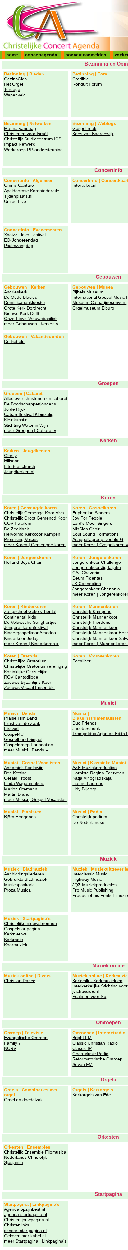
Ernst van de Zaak (22, 723)
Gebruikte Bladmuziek (25, 879)
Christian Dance (19, 980)
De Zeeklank (16, 528)
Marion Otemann (20, 788)
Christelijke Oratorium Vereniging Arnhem (25, 661)
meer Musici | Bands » (26, 749)
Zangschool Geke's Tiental (30, 611)
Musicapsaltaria (19, 884)
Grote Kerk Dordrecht (25, 308)
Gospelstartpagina (22, 928)
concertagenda (41, 54)
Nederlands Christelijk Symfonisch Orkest (25, 1157)
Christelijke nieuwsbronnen (30, 923)
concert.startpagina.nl (25, 1230)
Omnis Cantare (19, 185)
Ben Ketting (15, 772)
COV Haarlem (17, 523)
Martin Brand (17, 794)
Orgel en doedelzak (23, 1099)
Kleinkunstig (16, 419)
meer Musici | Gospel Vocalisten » (35, 799)
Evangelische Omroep (26, 1037)
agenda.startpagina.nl (25, 1214)
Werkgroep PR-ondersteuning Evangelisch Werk (33, 149)
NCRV (10, 1048)
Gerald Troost (17, 778)
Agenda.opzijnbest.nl (24, 1209)
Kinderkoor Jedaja (22, 638)
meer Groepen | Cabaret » (30, 430)
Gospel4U (14, 734)
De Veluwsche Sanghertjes (30, 622)
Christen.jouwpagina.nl (26, 1219)
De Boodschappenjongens (30, 403)
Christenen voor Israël (26, 133)
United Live (15, 201)
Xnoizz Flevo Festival (25, 234)
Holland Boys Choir (23, 562)
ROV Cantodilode (21, 676)
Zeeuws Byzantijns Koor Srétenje (27, 682)
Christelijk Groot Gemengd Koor (35, 518)
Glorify (10, 455)
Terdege (12, 89)
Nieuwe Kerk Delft (21, 313)
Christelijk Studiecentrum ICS (32, 138)
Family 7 (12, 1043)
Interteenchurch (19, 466)
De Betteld (14, 341)
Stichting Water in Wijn (26, 425)
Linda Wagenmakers (24, 783)
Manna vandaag (20, 128)
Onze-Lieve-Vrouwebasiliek (30, 318)
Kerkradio (13, 939)
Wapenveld (15, 94)
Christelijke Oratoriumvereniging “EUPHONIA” (35, 666)
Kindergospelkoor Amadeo (30, 632)
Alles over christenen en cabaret (35, 398)
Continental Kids (20, 616)
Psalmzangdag (18, 245)
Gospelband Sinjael (23, 739)
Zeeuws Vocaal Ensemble (29, 687)
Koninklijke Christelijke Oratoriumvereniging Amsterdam (26, 671)
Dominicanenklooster (24, 302)
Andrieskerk (15, 291)
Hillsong (12, 460)
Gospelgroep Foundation (28, 744)
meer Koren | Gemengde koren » (35, 544)
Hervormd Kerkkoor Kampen (32, 534)
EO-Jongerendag (21, 240)
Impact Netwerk (19, 144)
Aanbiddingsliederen (24, 873)
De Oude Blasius (20, 297)
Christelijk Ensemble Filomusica (35, 1151)
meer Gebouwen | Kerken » (31, 323)
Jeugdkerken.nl (19, 471)
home (12, 54)
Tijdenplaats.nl (18, 196)
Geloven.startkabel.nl (25, 1235)
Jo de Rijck (14, 409)
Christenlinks (16, 1224)
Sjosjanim (13, 1162)
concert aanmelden (86, 54)
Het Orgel (13, 84)
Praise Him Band (20, 718)
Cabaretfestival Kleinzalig (28, 414)
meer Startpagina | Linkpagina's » (35, 1241)
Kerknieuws (15, 933)
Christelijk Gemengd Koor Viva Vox (34, 513)
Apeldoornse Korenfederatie (31, 190)
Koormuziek (15, 944)
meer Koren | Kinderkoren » (31, 643)
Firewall (11, 728)
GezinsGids (15, 78)
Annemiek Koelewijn (23, 767)
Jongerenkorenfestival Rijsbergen (26, 627)
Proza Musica (17, 890)
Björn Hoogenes (20, 816)
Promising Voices (21, 539)
